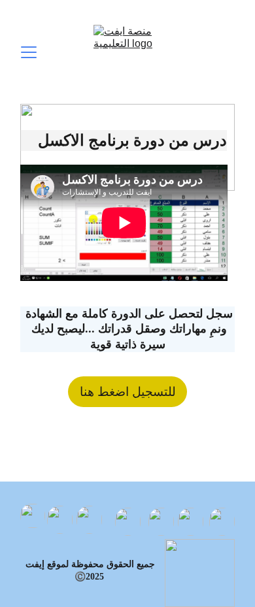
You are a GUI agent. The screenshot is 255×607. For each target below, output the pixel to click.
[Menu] (29, 52)
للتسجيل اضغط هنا (128, 392)
